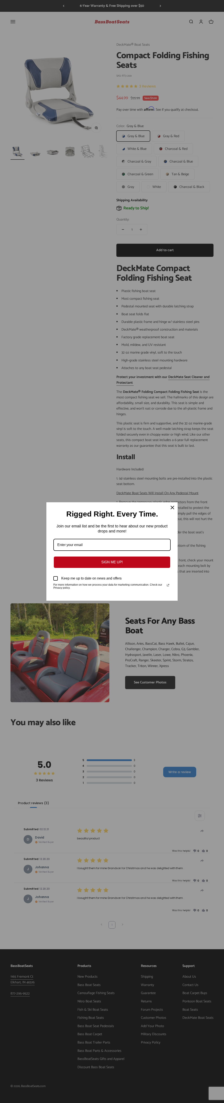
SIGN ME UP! (112, 562)
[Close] (172, 507)
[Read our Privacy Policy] (168, 585)
